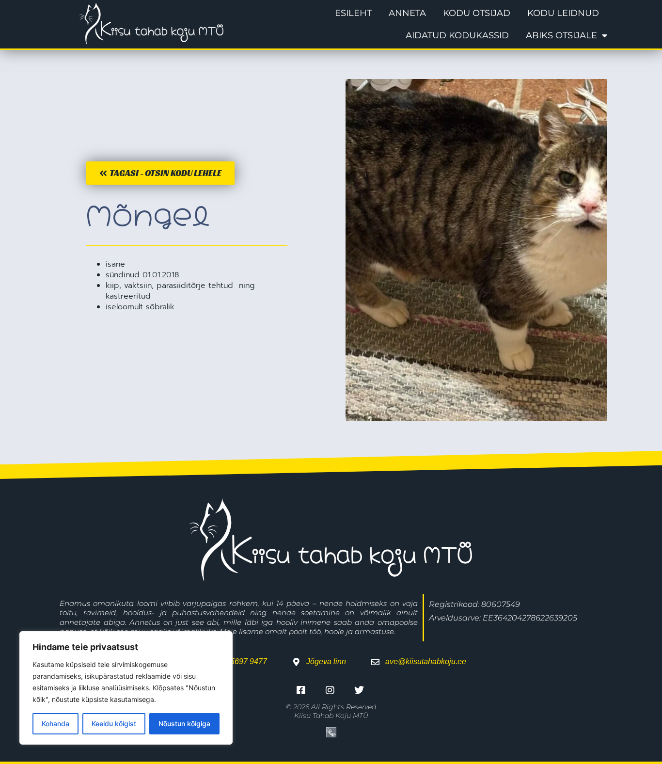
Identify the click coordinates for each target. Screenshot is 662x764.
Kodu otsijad (476, 13)
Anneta (407, 13)
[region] (126, 688)
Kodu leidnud (563, 13)
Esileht (353, 13)
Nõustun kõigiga (184, 723)
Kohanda (55, 723)
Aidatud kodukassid (457, 35)
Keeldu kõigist (114, 723)
